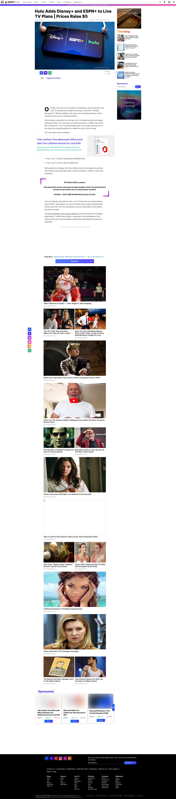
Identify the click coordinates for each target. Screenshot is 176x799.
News (36, 2)
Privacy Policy (105, 779)
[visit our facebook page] (47, 758)
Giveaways (67, 2)
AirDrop (76, 778)
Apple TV (49, 783)
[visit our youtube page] (65, 758)
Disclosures (140, 795)
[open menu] (2, 2)
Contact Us (51, 769)
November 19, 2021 (88, 194)
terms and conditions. (41, 797)
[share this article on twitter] (45, 73)
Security (90, 783)
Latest (117, 778)
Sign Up (138, 86)
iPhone (49, 778)
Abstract (117, 779)
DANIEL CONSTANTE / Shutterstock (102, 67)
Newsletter (93, 769)
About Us (104, 778)
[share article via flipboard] (29, 342)
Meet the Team (82, 769)
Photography (118, 784)
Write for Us (103, 769)
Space (117, 787)
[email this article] (29, 338)
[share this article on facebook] (41, 73)
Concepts (90, 787)
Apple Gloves (91, 778)
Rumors (51, 2)
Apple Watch (50, 784)
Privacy (90, 781)
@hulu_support (79, 182)
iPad (48, 779)
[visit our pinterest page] (56, 758)
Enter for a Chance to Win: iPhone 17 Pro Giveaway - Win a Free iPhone (88, 5)
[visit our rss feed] (70, 758)
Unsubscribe (60, 769)
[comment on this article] (29, 346)
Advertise (104, 783)
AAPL (89, 786)
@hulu (70, 182)
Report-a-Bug (51, 771)
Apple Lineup (27, 2)
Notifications (71, 769)
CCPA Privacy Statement (101, 795)
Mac (48, 781)
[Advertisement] (75, 93)
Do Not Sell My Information (115, 795)
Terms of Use (105, 786)
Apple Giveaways (92, 789)
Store (59, 2)
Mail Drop (76, 789)
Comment (81, 261)
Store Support (114, 769)
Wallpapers (77, 2)
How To (43, 2)
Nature (117, 786)
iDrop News (47, 795)
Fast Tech (49, 786)
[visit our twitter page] (51, 758)
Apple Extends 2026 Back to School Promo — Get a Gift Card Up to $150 (80, 257)
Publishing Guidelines (129, 795)
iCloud (76, 783)
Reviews (90, 779)
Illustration (118, 783)
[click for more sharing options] (50, 73)
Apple (116, 781)
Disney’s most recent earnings (65, 214)
